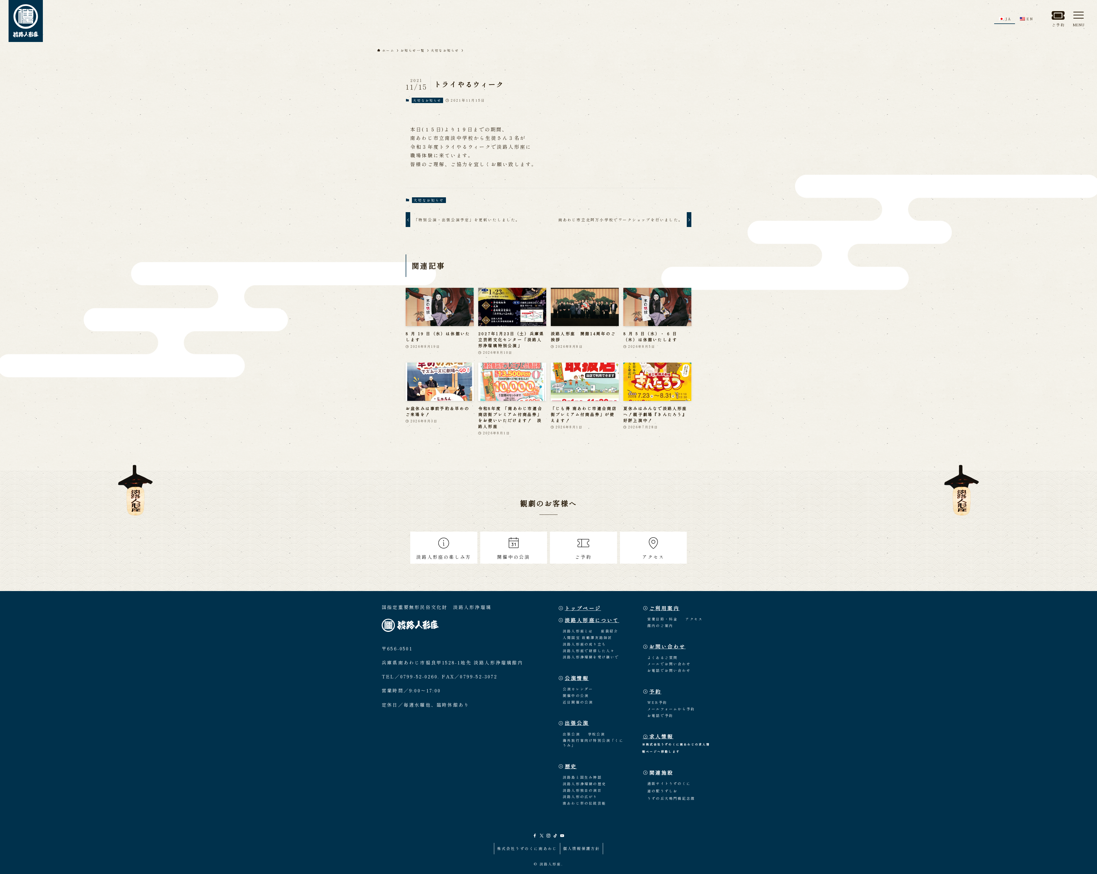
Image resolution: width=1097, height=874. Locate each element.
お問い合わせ (667, 646)
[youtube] (562, 835)
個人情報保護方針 (581, 848)
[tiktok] (555, 835)
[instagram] (548, 835)
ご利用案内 (664, 608)
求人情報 (661, 736)
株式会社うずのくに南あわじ (527, 848)
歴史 (571, 766)
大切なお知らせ (427, 100)
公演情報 (577, 678)
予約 (655, 691)
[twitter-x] (541, 835)
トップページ (583, 608)
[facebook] (534, 835)
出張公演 (577, 722)
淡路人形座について (592, 620)
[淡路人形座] (26, 21)
